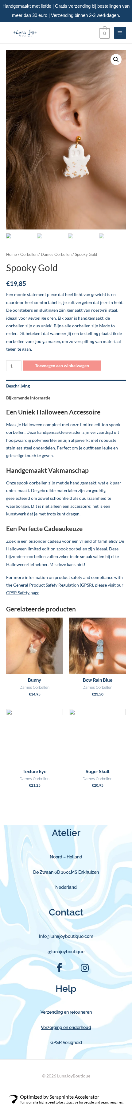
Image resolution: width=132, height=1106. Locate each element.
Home (11, 254)
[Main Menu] (120, 33)
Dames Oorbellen (56, 254)
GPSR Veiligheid (66, 1042)
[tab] (66, 386)
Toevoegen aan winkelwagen (62, 365)
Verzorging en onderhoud (66, 1027)
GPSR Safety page (22, 592)
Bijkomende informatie (28, 397)
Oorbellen (28, 254)
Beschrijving (18, 385)
